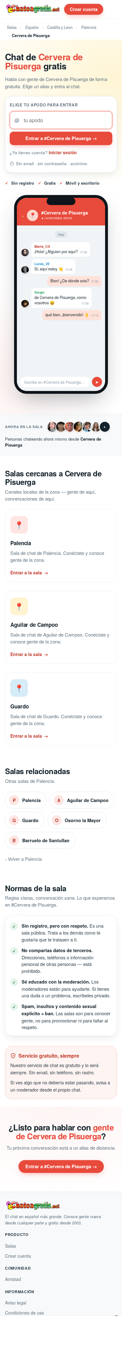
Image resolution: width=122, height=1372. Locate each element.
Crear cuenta (84, 9)
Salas (12, 27)
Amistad (13, 1279)
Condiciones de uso (24, 1313)
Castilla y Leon (60, 27)
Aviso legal (15, 1302)
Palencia (88, 27)
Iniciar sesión (63, 152)
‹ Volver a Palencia (23, 859)
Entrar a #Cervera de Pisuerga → (61, 138)
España (31, 27)
